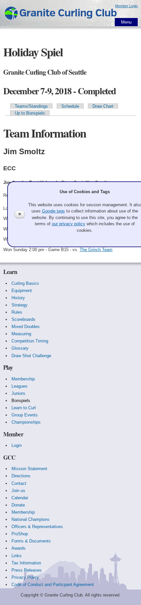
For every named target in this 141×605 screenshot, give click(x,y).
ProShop (19, 533)
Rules (16, 312)
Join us (18, 490)
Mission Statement (29, 468)
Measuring (21, 333)
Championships (26, 422)
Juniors (18, 393)
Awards (18, 548)
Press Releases (26, 570)
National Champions (30, 519)
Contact (18, 483)
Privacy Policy (25, 577)
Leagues (19, 386)
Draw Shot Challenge (31, 355)
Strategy (19, 304)
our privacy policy (68, 223)
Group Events (24, 414)
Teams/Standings (31, 106)
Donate (18, 505)
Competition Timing (29, 341)
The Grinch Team (96, 249)
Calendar (19, 497)
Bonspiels (20, 400)
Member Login (126, 6)
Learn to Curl (23, 407)
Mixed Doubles (25, 326)
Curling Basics (25, 283)
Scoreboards (23, 319)
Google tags (53, 211)
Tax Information (26, 562)
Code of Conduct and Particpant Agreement (52, 584)
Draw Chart (102, 106)
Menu (126, 22)
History (18, 297)
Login (16, 445)
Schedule (70, 106)
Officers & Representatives (37, 526)
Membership (23, 378)
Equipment (21, 290)
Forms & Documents (31, 541)
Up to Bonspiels (30, 113)
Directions (20, 475)
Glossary (20, 348)
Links (16, 555)
